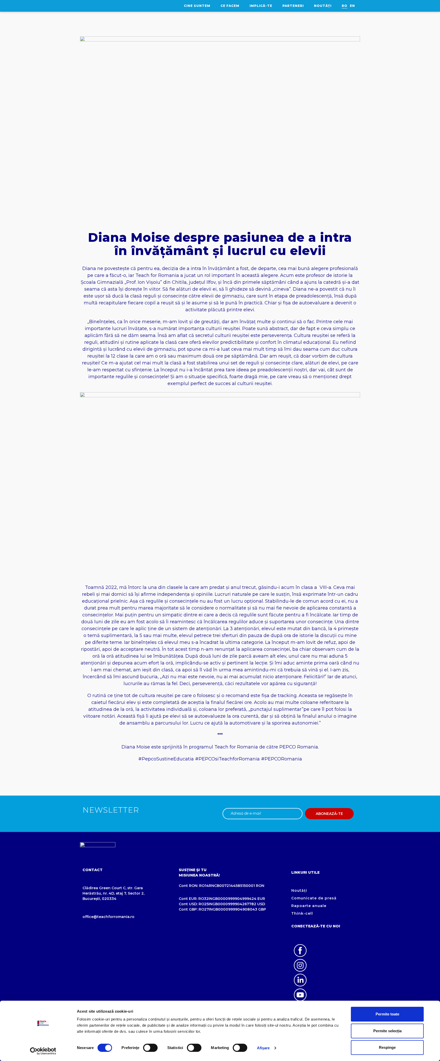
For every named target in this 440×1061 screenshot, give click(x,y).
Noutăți (323, 6)
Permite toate (387, 1014)
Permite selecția (387, 1031)
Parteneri (293, 6)
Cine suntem (197, 6)
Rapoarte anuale (308, 905)
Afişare (263, 1048)
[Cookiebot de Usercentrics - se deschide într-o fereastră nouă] (43, 1051)
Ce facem (230, 6)
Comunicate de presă (314, 898)
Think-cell (302, 913)
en (352, 6)
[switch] (150, 1048)
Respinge (387, 1047)
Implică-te (261, 6)
